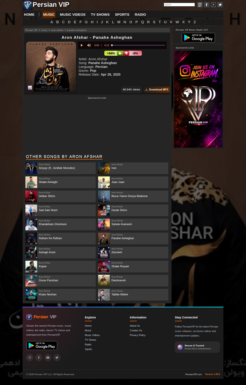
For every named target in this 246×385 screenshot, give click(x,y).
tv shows (100, 14)
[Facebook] (38, 357)
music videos (73, 14)
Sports (88, 349)
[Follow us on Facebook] (206, 4)
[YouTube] (47, 357)
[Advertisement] (97, 126)
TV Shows (90, 339)
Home (29, 14)
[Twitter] (56, 357)
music (49, 14)
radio (140, 14)
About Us (135, 325)
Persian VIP (31, 30)
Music (88, 330)
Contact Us (136, 330)
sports (122, 14)
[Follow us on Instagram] (200, 4)
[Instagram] (29, 357)
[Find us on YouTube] (213, 4)
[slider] (138, 45)
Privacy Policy (138, 335)
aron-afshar (57, 30)
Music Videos (92, 335)
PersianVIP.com (193, 374)
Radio (88, 344)
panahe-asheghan (77, 30)
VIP (45, 316)
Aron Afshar (97, 59)
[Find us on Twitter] (220, 4)
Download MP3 (158, 89)
